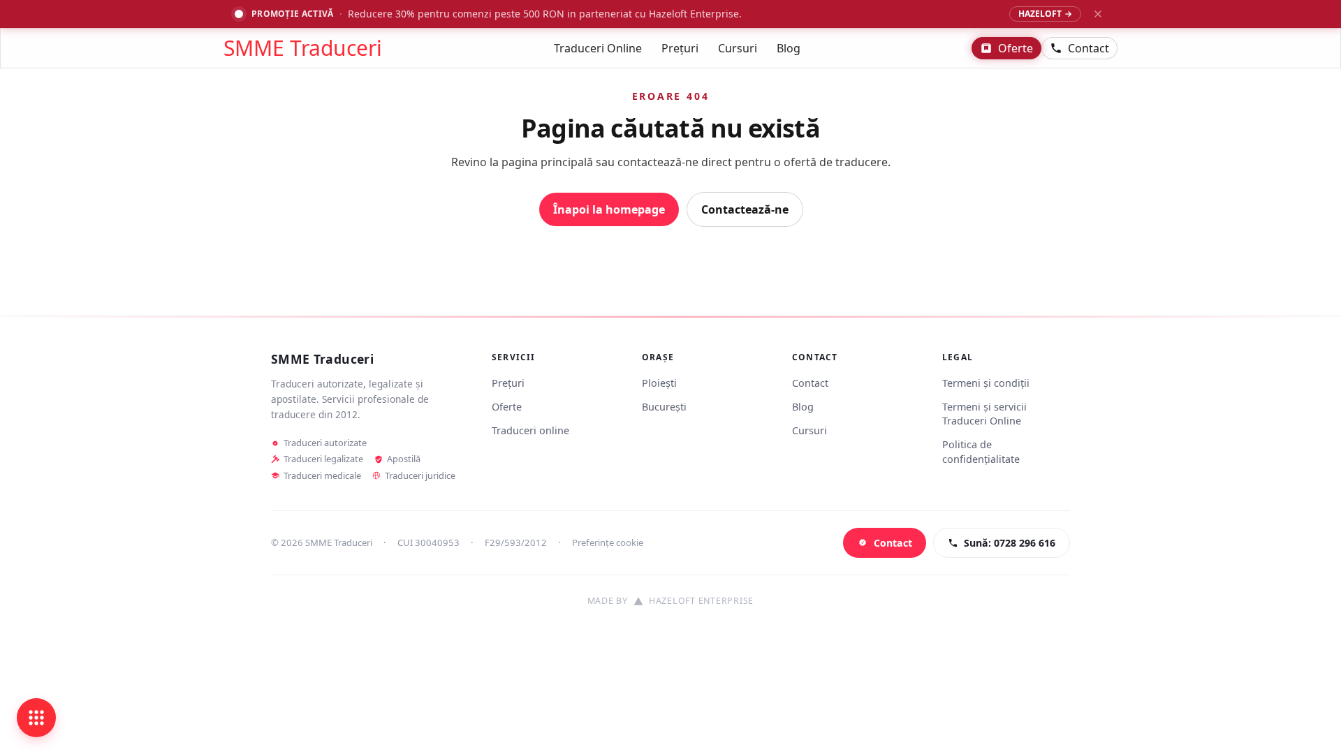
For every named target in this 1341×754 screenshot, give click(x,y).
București (664, 406)
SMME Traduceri (303, 48)
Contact (1088, 48)
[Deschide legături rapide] (36, 717)
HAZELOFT (1045, 14)
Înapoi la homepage (609, 209)
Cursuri (737, 48)
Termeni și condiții (985, 383)
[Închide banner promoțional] (1098, 14)
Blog (788, 48)
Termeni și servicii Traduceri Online (984, 413)
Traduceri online (530, 430)
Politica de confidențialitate (981, 451)
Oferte (1015, 48)
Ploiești (659, 383)
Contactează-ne (745, 209)
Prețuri (679, 48)
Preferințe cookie (607, 542)
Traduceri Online (598, 48)
